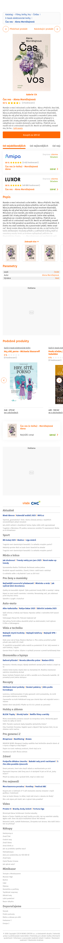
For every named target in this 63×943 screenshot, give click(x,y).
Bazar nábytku (8, 901)
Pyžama (5, 886)
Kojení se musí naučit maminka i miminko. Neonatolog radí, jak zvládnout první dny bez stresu (30, 594)
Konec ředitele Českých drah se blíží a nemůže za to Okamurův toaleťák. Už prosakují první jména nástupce (31, 676)
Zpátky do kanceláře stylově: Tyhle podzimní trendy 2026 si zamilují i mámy (31, 590)
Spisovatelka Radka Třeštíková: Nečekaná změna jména (24, 567)
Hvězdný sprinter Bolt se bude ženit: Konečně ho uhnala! (24, 547)
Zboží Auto (7, 858)
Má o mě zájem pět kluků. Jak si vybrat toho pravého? (23, 799)
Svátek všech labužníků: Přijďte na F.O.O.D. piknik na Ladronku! (26, 704)
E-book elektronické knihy (18, 18)
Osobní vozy (7, 839)
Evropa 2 (6, 923)
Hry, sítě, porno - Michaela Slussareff (22, 351)
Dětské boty (7, 895)
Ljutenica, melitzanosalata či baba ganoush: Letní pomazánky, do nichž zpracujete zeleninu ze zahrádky (29, 695)
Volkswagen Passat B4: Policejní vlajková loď (19, 618)
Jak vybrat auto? (9, 864)
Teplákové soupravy (10, 892)
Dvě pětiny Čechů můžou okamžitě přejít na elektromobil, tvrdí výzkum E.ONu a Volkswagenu (29, 622)
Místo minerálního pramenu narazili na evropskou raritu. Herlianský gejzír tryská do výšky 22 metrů (30, 719)
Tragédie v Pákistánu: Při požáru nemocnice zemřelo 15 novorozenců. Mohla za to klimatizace (31, 529)
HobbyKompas (8, 852)
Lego (4, 883)
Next (59, 380)
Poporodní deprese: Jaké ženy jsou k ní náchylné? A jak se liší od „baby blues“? (29, 772)
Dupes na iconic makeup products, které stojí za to (22, 748)
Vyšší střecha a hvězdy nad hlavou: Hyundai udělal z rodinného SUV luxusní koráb (31, 614)
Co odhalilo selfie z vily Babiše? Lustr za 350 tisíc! (21, 573)
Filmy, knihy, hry (23, 14)
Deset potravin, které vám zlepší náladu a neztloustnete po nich (27, 768)
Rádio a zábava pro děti (12, 917)
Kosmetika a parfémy (11, 889)
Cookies (47, 938)
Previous (4, 380)
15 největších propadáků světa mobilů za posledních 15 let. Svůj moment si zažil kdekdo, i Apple (31, 646)
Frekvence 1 (7, 920)
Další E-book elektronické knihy (17, 348)
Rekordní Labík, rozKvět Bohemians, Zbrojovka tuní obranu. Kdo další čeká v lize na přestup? (31, 822)
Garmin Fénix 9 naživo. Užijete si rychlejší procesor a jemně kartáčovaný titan (31, 650)
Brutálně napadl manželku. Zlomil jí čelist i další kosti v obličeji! (27, 570)
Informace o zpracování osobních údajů (28, 938)
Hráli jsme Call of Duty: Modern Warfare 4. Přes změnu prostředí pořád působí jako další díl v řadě (29, 641)
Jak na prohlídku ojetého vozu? (14, 848)
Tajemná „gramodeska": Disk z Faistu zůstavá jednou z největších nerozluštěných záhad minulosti (27, 521)
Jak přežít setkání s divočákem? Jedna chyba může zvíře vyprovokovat (29, 525)
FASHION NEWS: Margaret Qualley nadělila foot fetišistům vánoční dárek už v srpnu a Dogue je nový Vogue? (31, 744)
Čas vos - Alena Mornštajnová (19, 99)
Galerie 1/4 (31, 94)
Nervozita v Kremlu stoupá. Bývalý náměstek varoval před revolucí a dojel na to (31, 665)
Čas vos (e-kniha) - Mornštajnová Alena (21, 168)
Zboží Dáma (7, 842)
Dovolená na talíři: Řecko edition (15, 751)
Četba (36, 14)
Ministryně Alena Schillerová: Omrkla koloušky (20, 813)
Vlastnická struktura (35, 940)
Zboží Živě (6, 836)
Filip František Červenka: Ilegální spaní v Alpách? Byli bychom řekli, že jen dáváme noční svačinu (30, 728)
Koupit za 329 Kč (31, 135)
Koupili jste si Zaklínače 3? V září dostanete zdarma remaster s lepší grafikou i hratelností (28, 792)
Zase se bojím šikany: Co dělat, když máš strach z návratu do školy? (28, 796)
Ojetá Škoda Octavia (10, 861)
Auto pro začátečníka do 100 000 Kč (16, 855)
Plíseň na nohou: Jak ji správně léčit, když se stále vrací (23, 777)
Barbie (5, 880)
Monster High (8, 877)
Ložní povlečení (8, 898)
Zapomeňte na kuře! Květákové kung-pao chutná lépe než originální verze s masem (31, 700)
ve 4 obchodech (11, 412)
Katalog (9, 14)
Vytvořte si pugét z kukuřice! (13, 598)
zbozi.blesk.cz (8, 845)
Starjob (5, 911)
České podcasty (9, 914)
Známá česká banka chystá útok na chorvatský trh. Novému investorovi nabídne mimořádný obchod (29, 671)
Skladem (54, 157)
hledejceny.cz (8, 833)
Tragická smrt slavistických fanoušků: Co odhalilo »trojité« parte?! (27, 544)
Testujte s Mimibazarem (12, 873)
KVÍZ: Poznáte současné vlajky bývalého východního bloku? (24, 724)
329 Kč (53, 169)
